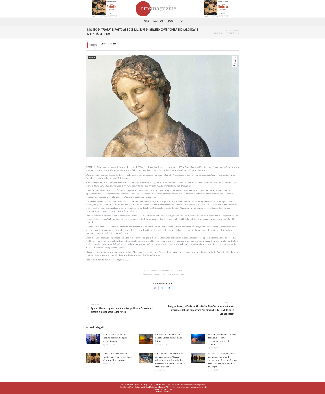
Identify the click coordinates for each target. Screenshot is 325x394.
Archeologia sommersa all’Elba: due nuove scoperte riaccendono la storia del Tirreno (222, 339)
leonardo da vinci (173, 274)
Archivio (167, 391)
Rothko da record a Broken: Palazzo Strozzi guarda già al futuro (168, 337)
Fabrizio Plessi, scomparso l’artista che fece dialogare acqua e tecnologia (115, 337)
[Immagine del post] (93, 339)
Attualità (92, 57)
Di (164, 270)
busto (163, 274)
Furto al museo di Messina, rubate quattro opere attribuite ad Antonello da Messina (117, 356)
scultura (183, 274)
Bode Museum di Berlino (152, 274)
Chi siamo (160, 391)
